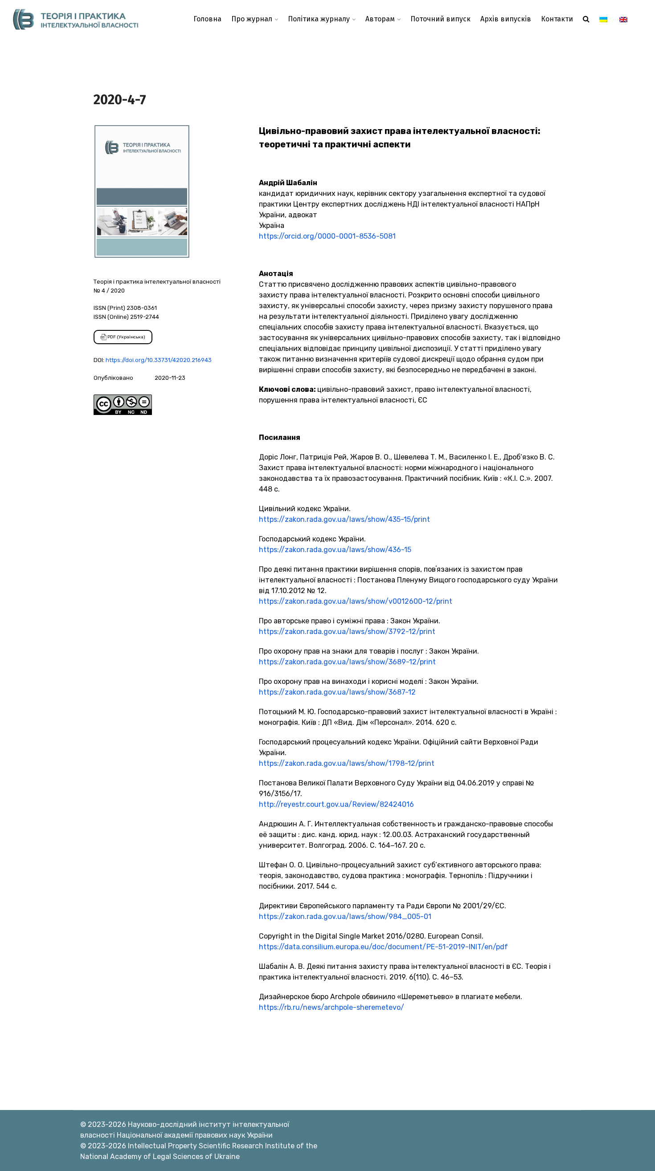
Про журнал (251, 19)
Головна (207, 19)
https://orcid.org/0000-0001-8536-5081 (327, 236)
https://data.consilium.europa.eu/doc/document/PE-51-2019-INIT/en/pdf (383, 947)
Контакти (557, 19)
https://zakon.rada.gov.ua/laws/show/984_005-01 (345, 916)
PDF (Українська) (125, 337)
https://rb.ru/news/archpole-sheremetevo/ (331, 1007)
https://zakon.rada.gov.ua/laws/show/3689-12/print (347, 662)
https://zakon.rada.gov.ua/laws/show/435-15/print (344, 519)
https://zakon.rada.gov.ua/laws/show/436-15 (335, 549)
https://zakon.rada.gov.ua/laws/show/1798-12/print (346, 763)
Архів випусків (505, 19)
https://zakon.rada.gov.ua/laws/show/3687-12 (337, 692)
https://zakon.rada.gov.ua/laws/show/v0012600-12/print (355, 601)
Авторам (380, 19)
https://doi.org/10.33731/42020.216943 (159, 360)
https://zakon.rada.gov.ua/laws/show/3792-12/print (347, 631)
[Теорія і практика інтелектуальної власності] (82, 19)
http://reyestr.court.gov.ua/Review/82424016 (336, 804)
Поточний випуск (440, 19)
